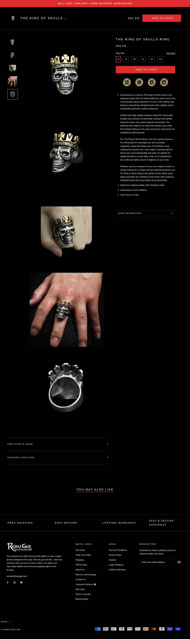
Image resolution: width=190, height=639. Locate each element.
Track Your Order (83, 555)
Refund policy (82, 599)
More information (129, 213)
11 (143, 59)
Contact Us (81, 579)
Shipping (80, 559)
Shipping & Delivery (21, 457)
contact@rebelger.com (17, 576)
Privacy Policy (115, 555)
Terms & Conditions (118, 550)
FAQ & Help (81, 564)
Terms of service (83, 594)
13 (160, 59)
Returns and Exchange (86, 574)
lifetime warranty (119, 522)
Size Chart (80, 550)
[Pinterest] (21, 582)
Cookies (112, 559)
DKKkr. (4, 622)
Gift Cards (80, 589)
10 (134, 59)
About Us (80, 569)
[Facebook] (8, 582)
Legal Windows (116, 564)
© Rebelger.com (11, 629)
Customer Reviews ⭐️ (86, 584)
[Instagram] (15, 582)
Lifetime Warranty (117, 569)
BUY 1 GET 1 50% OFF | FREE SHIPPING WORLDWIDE (95, 3)
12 (151, 59)
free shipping (20, 522)
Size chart (170, 53)
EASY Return (66, 522)
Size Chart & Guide (20, 444)
